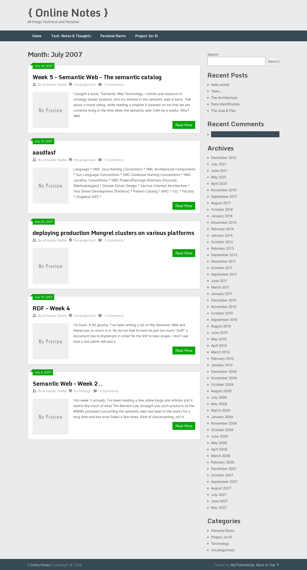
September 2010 (224, 320)
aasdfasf (44, 152)
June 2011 (219, 281)
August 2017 (221, 203)
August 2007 (221, 488)
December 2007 (223, 469)
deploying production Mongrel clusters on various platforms (113, 232)
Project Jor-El (146, 36)
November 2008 (224, 423)
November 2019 (223, 190)
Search (212, 54)
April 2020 (219, 183)
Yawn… (216, 91)
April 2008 (219, 449)
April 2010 (219, 345)
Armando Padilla (54, 84)
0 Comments (114, 84)
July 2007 (219, 494)
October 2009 (222, 384)
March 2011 (220, 287)
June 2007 (219, 501)
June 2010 (219, 332)
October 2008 (222, 430)
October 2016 (222, 209)
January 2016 (222, 216)
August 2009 (221, 391)
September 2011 (224, 274)
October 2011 (221, 268)
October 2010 (222, 313)
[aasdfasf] (51, 185)
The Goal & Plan (223, 110)
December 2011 (223, 261)
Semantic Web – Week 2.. (67, 383)
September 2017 (224, 196)
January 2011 (221, 294)
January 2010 (222, 365)
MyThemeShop (242, 565)
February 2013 (222, 248)
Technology (82, 391)
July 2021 (218, 164)
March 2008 (220, 456)
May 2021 (218, 177)
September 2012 (224, 255)
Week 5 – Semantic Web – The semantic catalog (97, 77)
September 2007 (224, 482)
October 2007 (222, 475)
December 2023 (223, 158)
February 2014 (222, 229)
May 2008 (219, 443)
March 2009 (220, 410)
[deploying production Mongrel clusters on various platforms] (51, 265)
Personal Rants (113, 36)
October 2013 (222, 242)
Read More (183, 125)
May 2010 (219, 339)
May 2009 (219, 404)
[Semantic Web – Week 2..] (51, 416)
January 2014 (222, 235)
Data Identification (225, 104)
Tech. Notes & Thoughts (71, 36)
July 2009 (219, 397)
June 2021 (219, 170)
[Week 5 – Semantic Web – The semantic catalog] (51, 109)
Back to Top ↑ (267, 565)
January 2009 (222, 417)
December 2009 (224, 371)
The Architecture (224, 98)
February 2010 (222, 358)
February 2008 (222, 462)
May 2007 (219, 507)
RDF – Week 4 (51, 308)
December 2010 (223, 300)
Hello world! (220, 85)
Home (36, 36)
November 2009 (224, 378)
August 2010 (221, 326)
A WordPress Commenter (230, 134)
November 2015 (223, 222)
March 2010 (220, 352)
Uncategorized (84, 84)
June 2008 (219, 436)
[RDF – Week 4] (51, 340)
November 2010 (223, 307)
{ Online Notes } (68, 12)
